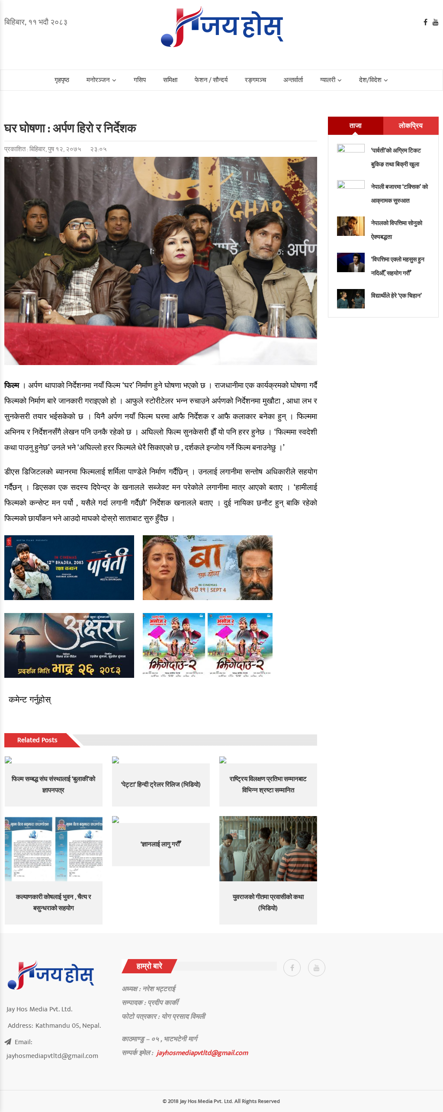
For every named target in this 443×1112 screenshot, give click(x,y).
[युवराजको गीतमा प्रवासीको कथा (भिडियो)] (268, 848)
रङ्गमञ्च (255, 80)
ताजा (356, 125)
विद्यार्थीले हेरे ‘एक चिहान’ (396, 296)
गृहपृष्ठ (62, 80)
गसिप (140, 80)
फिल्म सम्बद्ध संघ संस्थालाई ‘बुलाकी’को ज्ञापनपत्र (53, 785)
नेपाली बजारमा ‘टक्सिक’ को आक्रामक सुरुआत (399, 194)
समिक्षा (170, 80)
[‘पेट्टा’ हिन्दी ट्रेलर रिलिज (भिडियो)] (161, 759)
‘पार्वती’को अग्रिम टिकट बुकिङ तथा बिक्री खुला (396, 157)
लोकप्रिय (411, 125)
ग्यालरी (327, 80)
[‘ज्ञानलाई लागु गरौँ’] (161, 819)
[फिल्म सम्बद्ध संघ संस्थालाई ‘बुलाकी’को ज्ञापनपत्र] (54, 759)
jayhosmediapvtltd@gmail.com (202, 1052)
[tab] (355, 126)
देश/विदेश (370, 80)
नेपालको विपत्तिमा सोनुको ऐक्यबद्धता (396, 230)
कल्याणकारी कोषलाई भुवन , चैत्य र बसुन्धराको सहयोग (53, 903)
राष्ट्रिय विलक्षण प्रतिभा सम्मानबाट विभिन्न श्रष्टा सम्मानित (268, 785)
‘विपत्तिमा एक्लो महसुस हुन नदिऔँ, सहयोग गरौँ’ (397, 266)
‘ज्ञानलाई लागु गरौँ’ (161, 844)
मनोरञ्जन (98, 80)
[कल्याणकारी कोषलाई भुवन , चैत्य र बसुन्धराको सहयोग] (54, 848)
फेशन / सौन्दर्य (211, 80)
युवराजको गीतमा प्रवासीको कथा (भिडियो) (268, 903)
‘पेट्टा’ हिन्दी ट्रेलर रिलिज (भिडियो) (161, 784)
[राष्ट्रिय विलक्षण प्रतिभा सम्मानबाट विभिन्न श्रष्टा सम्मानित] (268, 759)
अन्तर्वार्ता (293, 80)
